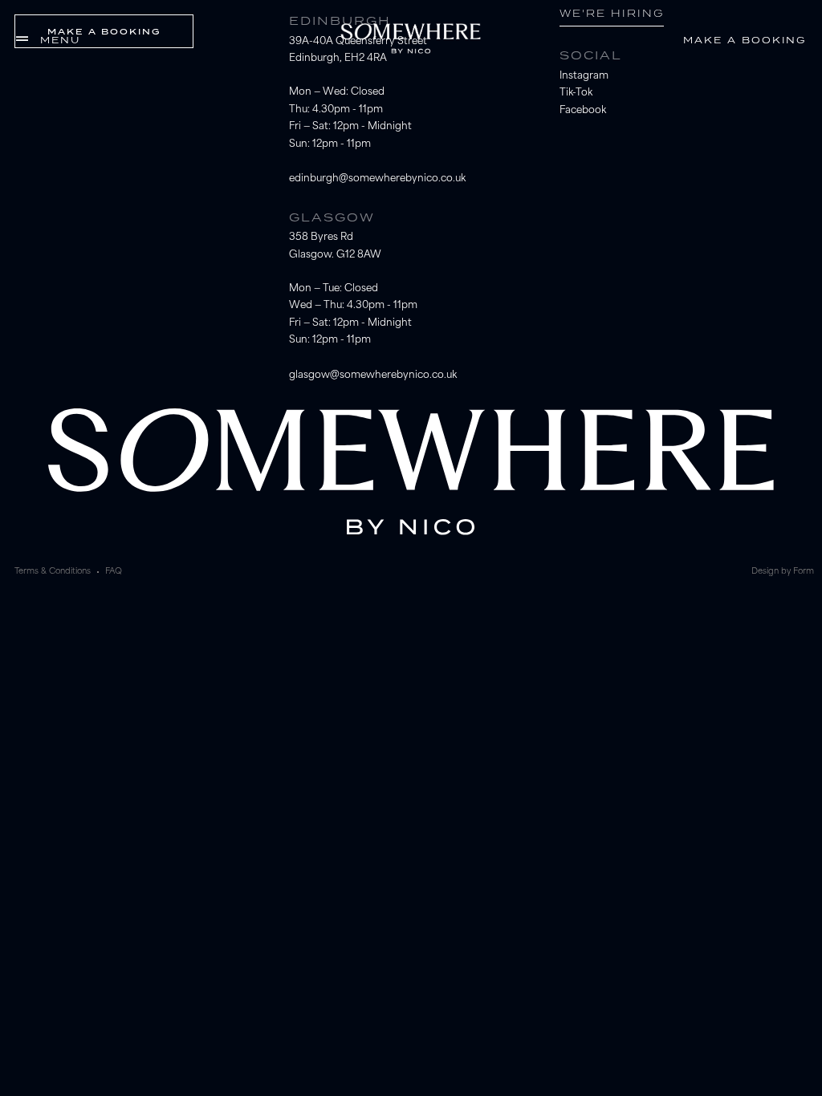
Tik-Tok (576, 93)
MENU (60, 40)
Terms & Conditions (52, 571)
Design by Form (782, 571)
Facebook (583, 111)
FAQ (113, 571)
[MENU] (22, 39)
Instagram (584, 76)
